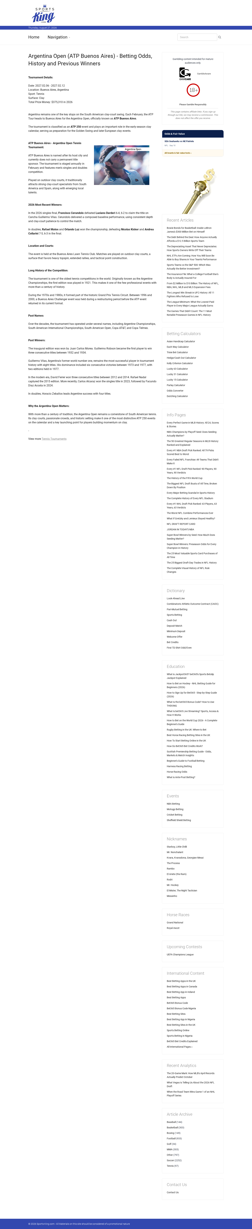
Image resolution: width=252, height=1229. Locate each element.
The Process (173, 863)
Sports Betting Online (178, 1030)
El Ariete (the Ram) (177, 874)
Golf (169, 1144)
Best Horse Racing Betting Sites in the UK (188, 735)
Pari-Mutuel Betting (177, 609)
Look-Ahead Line (176, 598)
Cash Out (172, 620)
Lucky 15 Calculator (177, 379)
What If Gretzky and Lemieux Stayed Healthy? (191, 518)
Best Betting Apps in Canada (182, 986)
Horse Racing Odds (177, 771)
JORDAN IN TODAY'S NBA (180, 529)
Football (171, 1138)
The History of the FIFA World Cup (184, 478)
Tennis (170, 1165)
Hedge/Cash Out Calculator (181, 357)
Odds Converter (175, 390)
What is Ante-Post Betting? (181, 777)
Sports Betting (174, 614)
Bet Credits (172, 642)
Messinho (172, 896)
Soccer (170, 1160)
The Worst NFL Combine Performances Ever (190, 513)
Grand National (175, 922)
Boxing (170, 1133)
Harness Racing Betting (179, 766)
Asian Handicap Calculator (181, 341)
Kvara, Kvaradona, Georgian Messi (185, 857)
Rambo (171, 868)
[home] (43, 13)
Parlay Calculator (176, 385)
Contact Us (173, 1192)
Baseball (171, 1122)
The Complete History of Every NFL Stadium (190, 498)
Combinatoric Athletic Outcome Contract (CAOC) (193, 604)
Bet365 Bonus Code (177, 1003)
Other (170, 1155)
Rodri (169, 879)
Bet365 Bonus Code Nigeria (181, 1008)
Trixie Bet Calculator (177, 352)
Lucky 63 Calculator (177, 368)
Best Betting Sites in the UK (181, 1024)
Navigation (57, 37)
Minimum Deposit (176, 631)
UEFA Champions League (180, 954)
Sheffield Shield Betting (179, 820)
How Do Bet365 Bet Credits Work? (185, 746)
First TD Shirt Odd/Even (179, 647)
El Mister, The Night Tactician (182, 890)
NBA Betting (173, 803)
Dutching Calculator (177, 396)
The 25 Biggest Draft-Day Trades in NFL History (192, 562)
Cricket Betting (174, 814)
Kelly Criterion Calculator (180, 363)
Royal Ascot (173, 928)
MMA (169, 1149)
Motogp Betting (175, 809)
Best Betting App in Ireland (181, 992)
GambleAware (204, 73)
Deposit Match (174, 625)
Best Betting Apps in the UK (181, 981)
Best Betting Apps (176, 997)
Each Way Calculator (178, 346)
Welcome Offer (174, 636)
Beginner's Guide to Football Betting (186, 760)
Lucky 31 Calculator (177, 374)
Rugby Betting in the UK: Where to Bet (186, 729)
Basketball (172, 1127)
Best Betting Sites (176, 1014)
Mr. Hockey (173, 885)
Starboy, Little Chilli (177, 846)
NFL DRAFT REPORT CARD (181, 524)
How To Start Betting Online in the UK (186, 740)
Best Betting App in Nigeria (181, 1019)
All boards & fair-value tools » (178, 153)
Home (33, 37)
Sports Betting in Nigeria (180, 1035)
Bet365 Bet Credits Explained (182, 1041)
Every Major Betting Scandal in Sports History (191, 492)
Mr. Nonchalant (175, 852)
